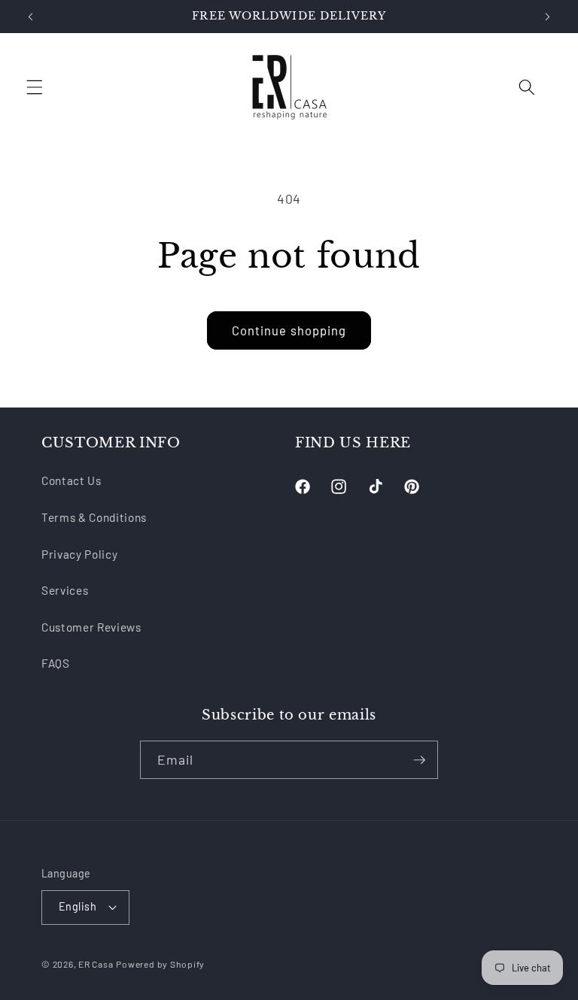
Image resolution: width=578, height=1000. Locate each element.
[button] (35, 87)
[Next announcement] (547, 16)
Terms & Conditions (94, 517)
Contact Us (71, 480)
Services (64, 590)
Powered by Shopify (160, 964)
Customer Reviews (91, 627)
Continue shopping (289, 330)
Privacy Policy (79, 554)
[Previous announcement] (30, 16)
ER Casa (95, 964)
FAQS (55, 663)
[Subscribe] (419, 760)
